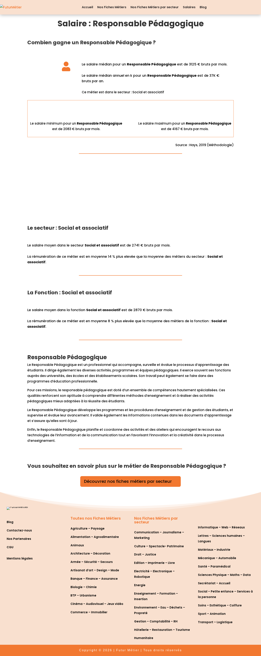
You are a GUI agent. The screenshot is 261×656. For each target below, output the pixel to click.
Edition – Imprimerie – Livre (154, 563)
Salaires (189, 7)
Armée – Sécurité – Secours (92, 562)
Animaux (77, 545)
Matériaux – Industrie (214, 550)
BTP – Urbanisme (83, 595)
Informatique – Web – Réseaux (221, 527)
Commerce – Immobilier (89, 612)
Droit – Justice (145, 554)
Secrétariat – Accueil (214, 583)
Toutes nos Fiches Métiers (96, 518)
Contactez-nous (19, 530)
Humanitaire (143, 638)
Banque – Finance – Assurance (94, 579)
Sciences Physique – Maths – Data (224, 575)
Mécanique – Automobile (217, 558)
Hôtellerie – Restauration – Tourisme (162, 630)
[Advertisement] (130, 191)
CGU (10, 547)
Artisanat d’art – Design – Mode (95, 570)
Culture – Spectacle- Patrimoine (159, 546)
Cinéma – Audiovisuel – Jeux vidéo (97, 604)
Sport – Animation (212, 614)
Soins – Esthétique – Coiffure (220, 605)
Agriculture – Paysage (88, 528)
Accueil (87, 7)
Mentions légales (20, 558)
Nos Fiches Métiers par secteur (154, 7)
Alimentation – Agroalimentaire (95, 537)
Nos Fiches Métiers (111, 7)
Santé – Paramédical (214, 566)
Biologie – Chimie (84, 587)
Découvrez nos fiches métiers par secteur (128, 481)
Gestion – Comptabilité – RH (156, 621)
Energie (139, 585)
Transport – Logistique (215, 622)
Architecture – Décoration (90, 553)
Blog (203, 7)
